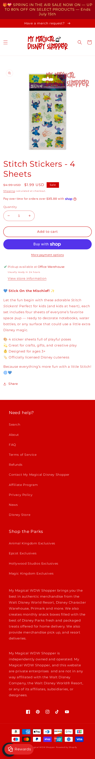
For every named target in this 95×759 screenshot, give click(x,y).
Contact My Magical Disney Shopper (39, 475)
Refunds (15, 465)
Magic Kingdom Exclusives (31, 573)
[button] (5, 42)
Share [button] (13, 384)
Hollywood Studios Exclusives (33, 563)
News (13, 505)
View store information (27, 278)
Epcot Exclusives (23, 553)
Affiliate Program (23, 485)
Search (14, 424)
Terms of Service (23, 455)
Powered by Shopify (66, 747)
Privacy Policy (20, 495)
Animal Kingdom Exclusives (32, 543)
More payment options (47, 254)
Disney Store (19, 515)
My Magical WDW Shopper (41, 747)
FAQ (12, 445)
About (14, 435)
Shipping (9, 191)
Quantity (10, 207)
